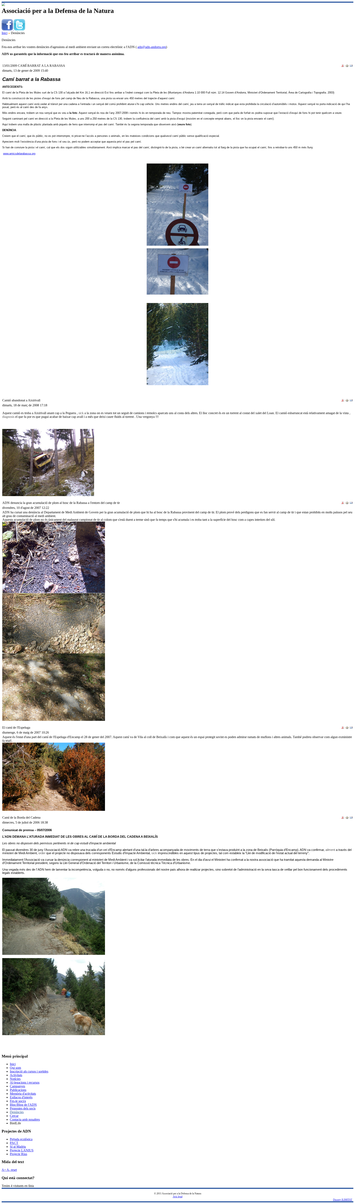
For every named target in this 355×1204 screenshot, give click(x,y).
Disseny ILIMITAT (342, 1199)
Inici (4, 33)
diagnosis (8, 416)
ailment (330, 849)
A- (8, 1170)
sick (81, 413)
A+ (4, 1170)
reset (13, 1170)
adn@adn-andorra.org (151, 47)
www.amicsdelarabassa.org (19, 153)
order (41, 853)
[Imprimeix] (347, 66)
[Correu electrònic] (351, 66)
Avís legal (177, 1196)
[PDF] (343, 66)
